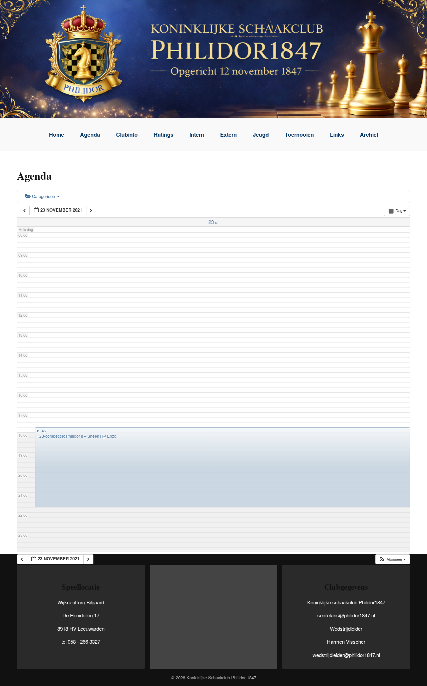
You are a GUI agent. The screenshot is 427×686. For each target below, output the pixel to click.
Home (56, 134)
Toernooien (299, 134)
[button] (392, 559)
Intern (196, 134)
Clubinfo (127, 134)
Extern (228, 134)
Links (337, 134)
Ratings (163, 134)
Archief (369, 134)
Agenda (90, 134)
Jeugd (261, 134)
